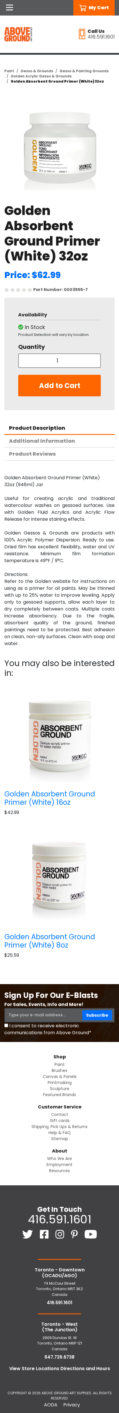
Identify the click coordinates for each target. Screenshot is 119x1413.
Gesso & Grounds (37, 71)
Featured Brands (59, 1095)
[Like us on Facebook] (45, 1234)
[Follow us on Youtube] (91, 1234)
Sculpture (59, 1088)
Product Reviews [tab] (32, 453)
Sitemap (59, 1139)
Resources (59, 1171)
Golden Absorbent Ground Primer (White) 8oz (49, 941)
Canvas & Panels (60, 1076)
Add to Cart (59, 385)
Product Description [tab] (37, 427)
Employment (59, 1164)
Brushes (59, 1070)
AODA (50, 1404)
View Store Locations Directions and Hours (59, 1368)
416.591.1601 (59, 1219)
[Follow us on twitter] (28, 1234)
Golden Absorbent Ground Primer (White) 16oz (49, 798)
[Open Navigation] (9, 8)
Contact (59, 1114)
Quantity (31, 347)
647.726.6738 (59, 1357)
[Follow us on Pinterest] (75, 1234)
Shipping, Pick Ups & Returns (59, 1126)
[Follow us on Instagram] (60, 1234)
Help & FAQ (60, 1133)
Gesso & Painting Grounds (84, 71)
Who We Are (59, 1158)
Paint (9, 71)
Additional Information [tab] (42, 440)
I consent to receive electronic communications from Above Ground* (47, 1029)
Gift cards (60, 1120)
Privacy (71, 1404)
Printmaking (60, 1082)
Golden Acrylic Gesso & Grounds (41, 76)
